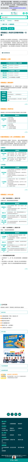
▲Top (26, 104)
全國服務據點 (13, 423)
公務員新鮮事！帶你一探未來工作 (10, 316)
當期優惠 (4, 450)
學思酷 (19, 435)
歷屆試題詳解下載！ (7, 318)
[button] (2, 14)
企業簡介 (4, 423)
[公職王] (14, 13)
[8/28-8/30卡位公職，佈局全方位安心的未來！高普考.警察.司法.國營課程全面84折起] (14, 341)
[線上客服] (24, 13)
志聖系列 (20, 428)
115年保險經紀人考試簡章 (14, 77)
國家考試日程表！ (6, 320)
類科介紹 (8, 24)
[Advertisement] (14, 395)
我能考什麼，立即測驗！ (8, 325)
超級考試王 (12, 430)
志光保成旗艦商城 (5, 440)
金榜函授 (12, 435)
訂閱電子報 (12, 439)
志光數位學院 (5, 430)
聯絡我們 (20, 423)
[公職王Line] (15, 414)
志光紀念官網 (13, 447)
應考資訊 (4, 28)
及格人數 (11, 28)
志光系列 (4, 428)
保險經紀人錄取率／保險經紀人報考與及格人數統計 (12, 307)
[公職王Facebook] (8, 414)
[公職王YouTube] (19, 414)
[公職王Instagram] (12, 414)
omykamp (4, 442)
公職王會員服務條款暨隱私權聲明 (17, 8)
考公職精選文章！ (6, 323)
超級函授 (4, 435)
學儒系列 (12, 428)
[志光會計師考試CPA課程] (14, 356)
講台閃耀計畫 (21, 447)
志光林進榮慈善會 (5, 448)
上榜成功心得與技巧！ (7, 327)
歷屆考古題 (20, 439)
